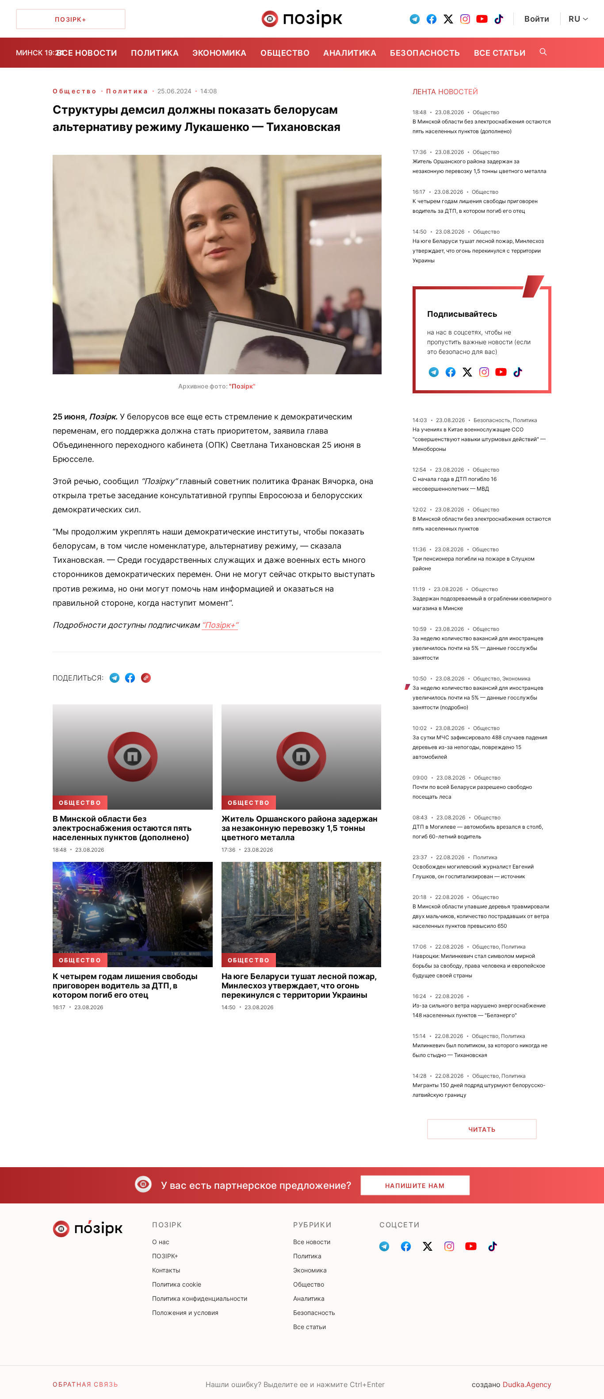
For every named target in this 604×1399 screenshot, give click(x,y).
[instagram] (465, 19)
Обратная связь (85, 1384)
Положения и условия (185, 1312)
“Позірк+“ (220, 625)
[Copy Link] (146, 678)
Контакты (166, 1270)
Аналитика (349, 53)
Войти (537, 18)
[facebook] (431, 19)
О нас (160, 1241)
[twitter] (448, 19)
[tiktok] (498, 19)
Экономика (219, 53)
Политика (155, 53)
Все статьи (499, 53)
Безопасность (425, 53)
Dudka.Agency (527, 1384)
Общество (285, 53)
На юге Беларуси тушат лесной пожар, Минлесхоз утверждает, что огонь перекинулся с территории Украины (478, 251)
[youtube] (482, 19)
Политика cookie (176, 1284)
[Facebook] (130, 677)
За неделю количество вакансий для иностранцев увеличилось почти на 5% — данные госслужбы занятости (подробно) (478, 697)
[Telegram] (114, 677)
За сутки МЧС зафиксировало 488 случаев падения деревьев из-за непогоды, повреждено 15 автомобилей (480, 747)
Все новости (87, 53)
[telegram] (414, 19)
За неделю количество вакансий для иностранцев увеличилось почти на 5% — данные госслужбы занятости (478, 648)
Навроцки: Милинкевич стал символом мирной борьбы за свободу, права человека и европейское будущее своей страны (479, 966)
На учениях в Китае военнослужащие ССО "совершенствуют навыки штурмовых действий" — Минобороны (479, 439)
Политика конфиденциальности (199, 1298)
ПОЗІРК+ (165, 1256)
